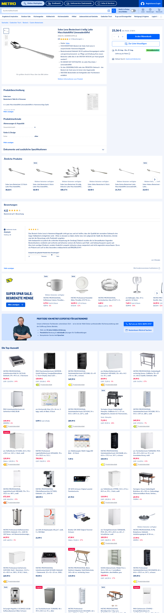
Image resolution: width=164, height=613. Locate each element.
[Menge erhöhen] (122, 36)
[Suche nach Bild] (109, 10)
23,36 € (116, 30)
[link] (159, 10)
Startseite (5, 23)
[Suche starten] (114, 11)
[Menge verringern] (114, 36)
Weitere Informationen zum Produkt (70, 79)
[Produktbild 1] (6, 31)
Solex (68, 43)
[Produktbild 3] (6, 43)
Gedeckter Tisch (15, 23)
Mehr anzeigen (8, 112)
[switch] (133, 10)
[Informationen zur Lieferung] (129, 53)
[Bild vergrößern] (32, 50)
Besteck (25, 23)
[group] (15, 211)
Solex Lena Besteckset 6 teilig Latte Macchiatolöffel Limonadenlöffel (75, 31)
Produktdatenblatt (46, 384)
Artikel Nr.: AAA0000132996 (66, 36)
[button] (150, 3)
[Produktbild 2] (6, 37)
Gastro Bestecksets (36, 23)
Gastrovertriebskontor (133, 59)
